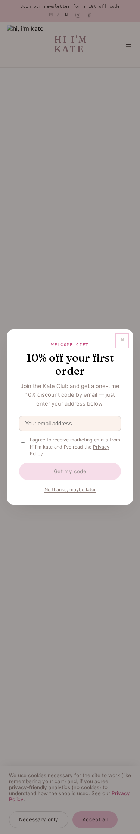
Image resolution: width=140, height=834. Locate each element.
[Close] (122, 341)
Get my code (70, 471)
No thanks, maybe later (70, 489)
